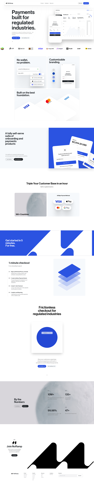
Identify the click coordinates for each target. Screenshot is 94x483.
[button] (9, 159)
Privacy (33, 477)
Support (42, 477)
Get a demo (34, 474)
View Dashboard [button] (25, 37)
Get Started (14, 455)
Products (42, 3)
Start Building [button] (41, 366)
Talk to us (80, 3)
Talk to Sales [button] (15, 37)
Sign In (42, 474)
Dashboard (86, 3)
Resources (51, 3)
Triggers (25, 477)
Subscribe (79, 475)
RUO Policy (51, 474)
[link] (18, 159)
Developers (47, 3)
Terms (33, 478)
